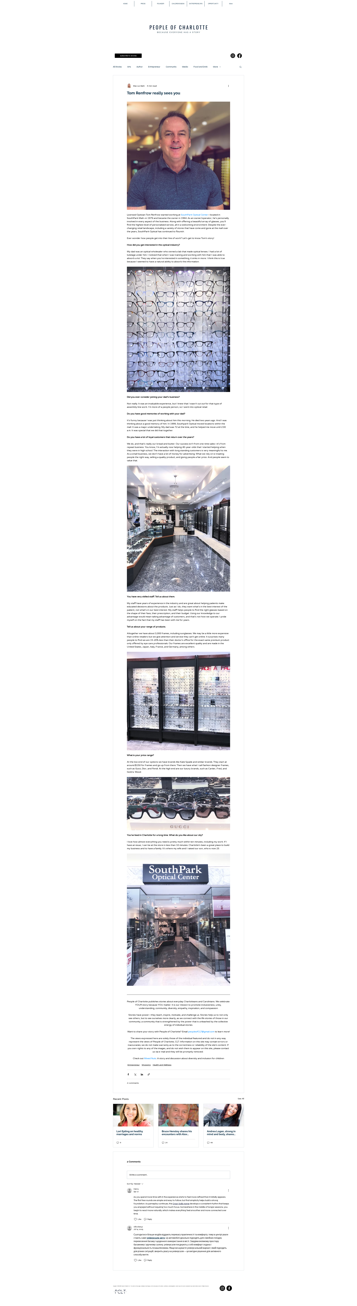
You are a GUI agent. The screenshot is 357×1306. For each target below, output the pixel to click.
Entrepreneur (154, 67)
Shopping (146, 1065)
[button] (240, 67)
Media (185, 67)
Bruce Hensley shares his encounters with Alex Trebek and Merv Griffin (177, 1133)
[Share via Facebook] (128, 1074)
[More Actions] (228, 1190)
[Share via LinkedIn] (142, 1074)
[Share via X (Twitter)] (135, 1074)
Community (171, 67)
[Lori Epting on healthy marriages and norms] (133, 1115)
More (215, 67)
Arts (129, 67)
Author (140, 67)
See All (241, 1098)
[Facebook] (239, 55)
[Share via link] (148, 1074)
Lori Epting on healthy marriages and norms (129, 1133)
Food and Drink (201, 67)
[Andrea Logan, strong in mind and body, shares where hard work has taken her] (224, 1115)
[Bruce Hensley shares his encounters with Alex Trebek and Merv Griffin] (178, 1115)
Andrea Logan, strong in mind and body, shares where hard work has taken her (223, 1133)
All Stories (117, 67)
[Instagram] (233, 55)
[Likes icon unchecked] (135, 1219)
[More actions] (228, 86)
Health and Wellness (162, 1065)
